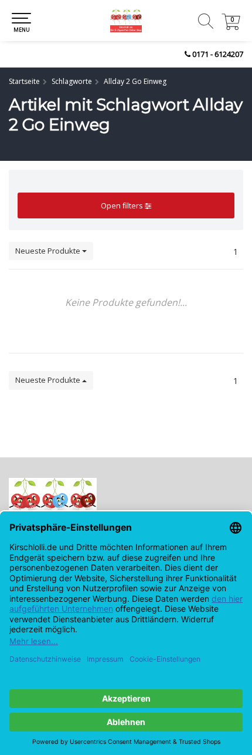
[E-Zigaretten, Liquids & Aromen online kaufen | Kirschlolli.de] (126, 20)
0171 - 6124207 (217, 54)
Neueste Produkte (48, 250)
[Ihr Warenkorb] (231, 26)
